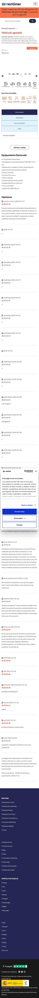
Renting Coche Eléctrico (10, 818)
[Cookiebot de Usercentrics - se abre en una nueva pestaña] (25, 471)
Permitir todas (19, 511)
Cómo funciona (7, 846)
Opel (4, 938)
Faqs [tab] (19, 129)
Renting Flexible (8, 810)
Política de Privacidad (9, 866)
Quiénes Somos (7, 842)
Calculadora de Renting (10, 858)
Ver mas (5, 950)
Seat (4, 922)
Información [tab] (19, 112)
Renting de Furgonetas (10, 806)
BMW (4, 906)
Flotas (4, 830)
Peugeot (5, 898)
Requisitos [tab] (19, 118)
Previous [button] (3, 76)
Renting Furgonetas (8, 28)
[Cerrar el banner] (36, 471)
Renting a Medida (8, 826)
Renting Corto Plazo (9, 814)
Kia (4, 887)
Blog (4, 850)
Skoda (4, 942)
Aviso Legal (6, 862)
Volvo (4, 946)
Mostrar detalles (27, 505)
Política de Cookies (9, 870)
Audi (4, 891)
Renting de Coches (8, 802)
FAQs (4, 854)
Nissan (5, 894)
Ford (4, 930)
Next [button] (37, 76)
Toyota (5, 883)
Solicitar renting (20, 147)
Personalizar (18, 518)
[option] (20, 60)
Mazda (5, 934)
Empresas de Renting (9, 822)
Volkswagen (6, 902)
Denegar (19, 525)
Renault (5, 926)
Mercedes (6, 910)
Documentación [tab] (19, 123)
